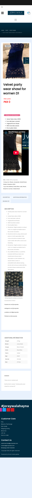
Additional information (20, 197)
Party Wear (17, 186)
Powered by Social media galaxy (10, 454)
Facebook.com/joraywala (11, 304)
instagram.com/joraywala (12, 308)
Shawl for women (8, 189)
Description (6, 197)
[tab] (6, 197)
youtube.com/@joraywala (12, 312)
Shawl (11, 182)
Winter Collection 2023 (9, 184)
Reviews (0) (6, 201)
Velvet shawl (16, 189)
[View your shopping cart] (29, 13)
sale (21, 186)
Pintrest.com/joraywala (11, 316)
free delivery (9, 186)
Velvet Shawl (23, 182)
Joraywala (16, 182)
